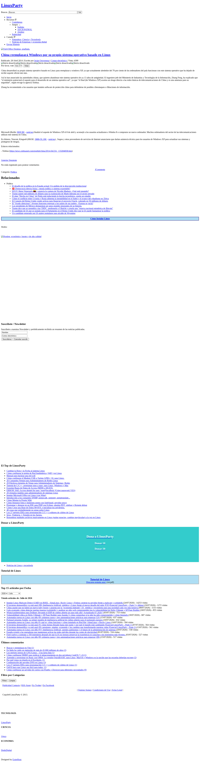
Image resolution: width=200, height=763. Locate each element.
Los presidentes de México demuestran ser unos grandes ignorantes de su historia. (47, 206)
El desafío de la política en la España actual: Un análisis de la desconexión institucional (49, 186)
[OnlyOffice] (15, 49)
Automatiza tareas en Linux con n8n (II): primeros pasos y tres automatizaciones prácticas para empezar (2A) (53, 617)
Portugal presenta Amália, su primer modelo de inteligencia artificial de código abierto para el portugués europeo (55, 620)
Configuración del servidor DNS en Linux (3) (26, 662)
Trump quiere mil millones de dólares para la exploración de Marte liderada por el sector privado (53, 193)
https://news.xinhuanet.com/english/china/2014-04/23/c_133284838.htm (41, 151)
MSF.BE (21, 132)
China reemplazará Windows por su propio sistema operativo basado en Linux (55, 55)
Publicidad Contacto (11, 685)
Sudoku (20, 27)
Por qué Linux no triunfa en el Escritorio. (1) (26, 660)
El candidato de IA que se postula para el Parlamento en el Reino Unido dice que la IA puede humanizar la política (61, 211)
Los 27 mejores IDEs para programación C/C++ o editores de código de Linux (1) (42, 665)
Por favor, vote (7, 65)
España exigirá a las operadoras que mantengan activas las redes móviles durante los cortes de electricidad (52, 632)
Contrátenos (17, 22)
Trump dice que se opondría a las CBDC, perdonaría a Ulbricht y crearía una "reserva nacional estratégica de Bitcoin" (62, 208)
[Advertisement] (82, 110)
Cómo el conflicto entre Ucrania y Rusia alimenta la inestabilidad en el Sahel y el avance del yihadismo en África (60, 198)
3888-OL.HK (41, 139)
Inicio (9, 17)
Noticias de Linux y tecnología (20, 565)
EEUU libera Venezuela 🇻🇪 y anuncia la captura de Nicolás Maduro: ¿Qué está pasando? (50, 191)
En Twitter (36, 685)
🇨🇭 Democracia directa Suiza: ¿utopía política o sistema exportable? (41, 188)
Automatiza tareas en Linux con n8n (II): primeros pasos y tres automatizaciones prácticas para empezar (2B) (53, 637)
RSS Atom (26, 685)
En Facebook (48, 685)
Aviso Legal (117, 690)
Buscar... (5, 12)
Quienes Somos (84, 690)
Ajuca (3, 736)
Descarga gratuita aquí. (96, 582)
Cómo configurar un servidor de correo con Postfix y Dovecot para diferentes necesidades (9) (47, 670)
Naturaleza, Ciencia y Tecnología (26, 39)
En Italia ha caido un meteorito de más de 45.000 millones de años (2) (36, 650)
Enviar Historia (13, 44)
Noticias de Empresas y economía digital (29, 42)
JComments (100, 169)
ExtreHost (17, 759)
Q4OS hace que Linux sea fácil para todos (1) (26, 667)
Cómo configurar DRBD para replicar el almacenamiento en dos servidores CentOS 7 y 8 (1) (46, 655)
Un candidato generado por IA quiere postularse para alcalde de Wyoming (43, 213)
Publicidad (16, 34)
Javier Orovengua (41, 60)
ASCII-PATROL (24, 29)
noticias (29, 132)
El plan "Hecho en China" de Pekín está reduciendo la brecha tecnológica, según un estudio (51, 196)
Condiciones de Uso (101, 690)
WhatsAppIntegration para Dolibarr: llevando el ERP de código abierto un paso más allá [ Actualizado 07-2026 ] (55, 612)
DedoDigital (6, 750)
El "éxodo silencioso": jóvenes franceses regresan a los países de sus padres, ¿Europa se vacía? (52, 203)
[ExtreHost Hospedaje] (21, 236)
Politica (13, 172)
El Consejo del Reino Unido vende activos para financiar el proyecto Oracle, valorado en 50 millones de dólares (60, 201)
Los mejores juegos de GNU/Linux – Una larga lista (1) (30, 652)
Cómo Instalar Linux (100, 218)
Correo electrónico (59, 60)
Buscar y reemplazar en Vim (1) (20, 648)
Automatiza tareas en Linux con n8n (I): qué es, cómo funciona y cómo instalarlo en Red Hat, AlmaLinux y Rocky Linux (59, 622)
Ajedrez (20, 32)
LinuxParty (12, 5)
